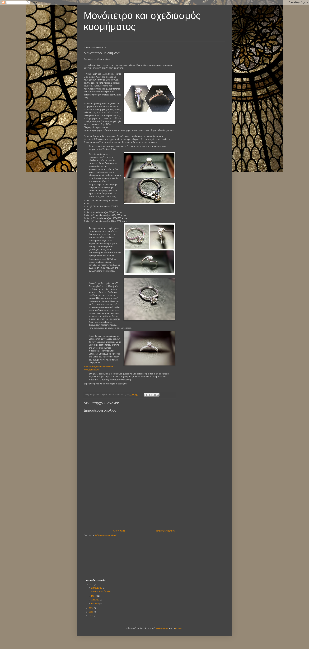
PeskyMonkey (162, 628)
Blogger (178, 628)
